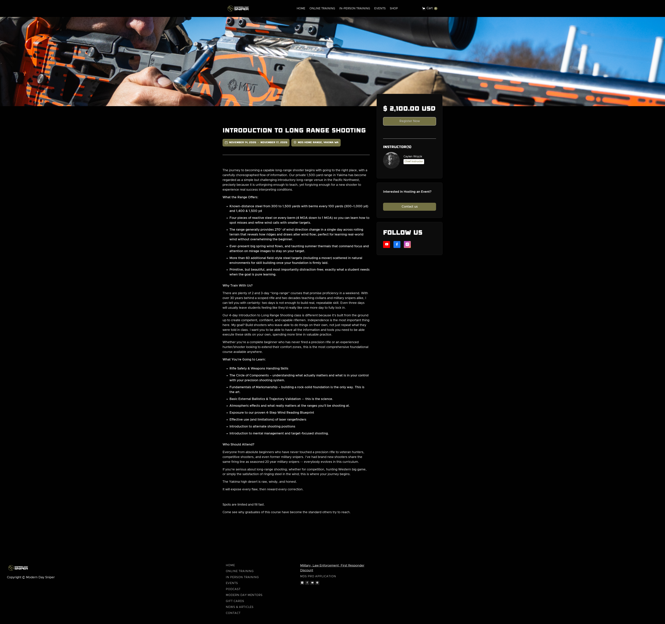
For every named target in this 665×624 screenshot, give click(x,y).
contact (233, 613)
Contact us (410, 206)
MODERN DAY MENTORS (244, 595)
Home (230, 565)
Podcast (233, 589)
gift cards (235, 601)
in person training (242, 577)
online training (240, 571)
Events (232, 583)
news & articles (240, 607)
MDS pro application (318, 576)
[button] (429, 8)
